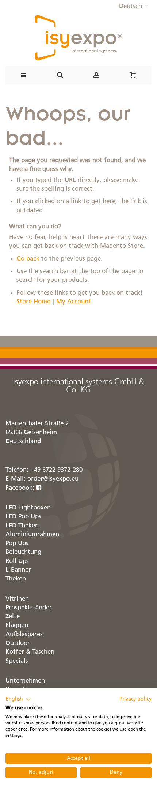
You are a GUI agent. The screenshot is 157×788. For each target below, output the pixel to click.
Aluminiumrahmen (32, 534)
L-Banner (18, 570)
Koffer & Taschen (29, 652)
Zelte (12, 616)
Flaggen (16, 625)
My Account (73, 302)
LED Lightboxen (28, 508)
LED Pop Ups (23, 516)
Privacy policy (135, 699)
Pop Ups (16, 543)
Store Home (33, 302)
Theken (15, 579)
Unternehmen (25, 681)
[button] (133, 6)
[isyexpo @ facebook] (39, 488)
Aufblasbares (24, 634)
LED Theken (22, 526)
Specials (16, 661)
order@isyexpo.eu (52, 479)
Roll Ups (17, 561)
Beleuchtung (23, 552)
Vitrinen (17, 599)
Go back (27, 259)
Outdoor (17, 643)
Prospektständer (28, 608)
